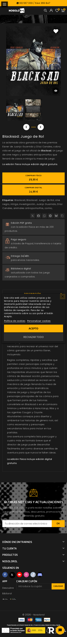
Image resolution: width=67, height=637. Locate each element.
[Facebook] (38, 215)
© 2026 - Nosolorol (33, 614)
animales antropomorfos (28, 208)
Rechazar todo (33, 337)
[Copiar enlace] (62, 215)
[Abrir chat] (60, 630)
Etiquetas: (8, 200)
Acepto (33, 328)
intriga (14, 204)
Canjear (58, 586)
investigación (27, 204)
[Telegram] (50, 215)
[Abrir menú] (4, 4)
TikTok (33, 574)
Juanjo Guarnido (46, 204)
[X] (32, 215)
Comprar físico (33, 178)
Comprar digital (33, 190)
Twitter (12, 575)
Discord (40, 574)
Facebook (5, 574)
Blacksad (19, 200)
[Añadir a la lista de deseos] (56, 31)
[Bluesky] (56, 215)
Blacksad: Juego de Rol (40, 200)
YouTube (19, 574)
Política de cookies (14, 320)
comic (48, 208)
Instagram (26, 574)
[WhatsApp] (44, 215)
